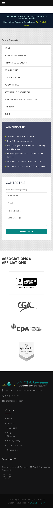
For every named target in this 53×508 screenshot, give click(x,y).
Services (11, 423)
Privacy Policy (13, 440)
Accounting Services (15, 55)
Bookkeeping (11, 70)
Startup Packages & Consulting (21, 99)
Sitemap (11, 436)
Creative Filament (37, 503)
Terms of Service (15, 445)
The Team (9, 106)
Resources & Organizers (17, 92)
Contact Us (12, 450)
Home (7, 48)
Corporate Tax (12, 77)
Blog (7, 114)
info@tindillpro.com (14, 401)
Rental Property (10, 40)
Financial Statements (16, 63)
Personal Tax (12, 85)
